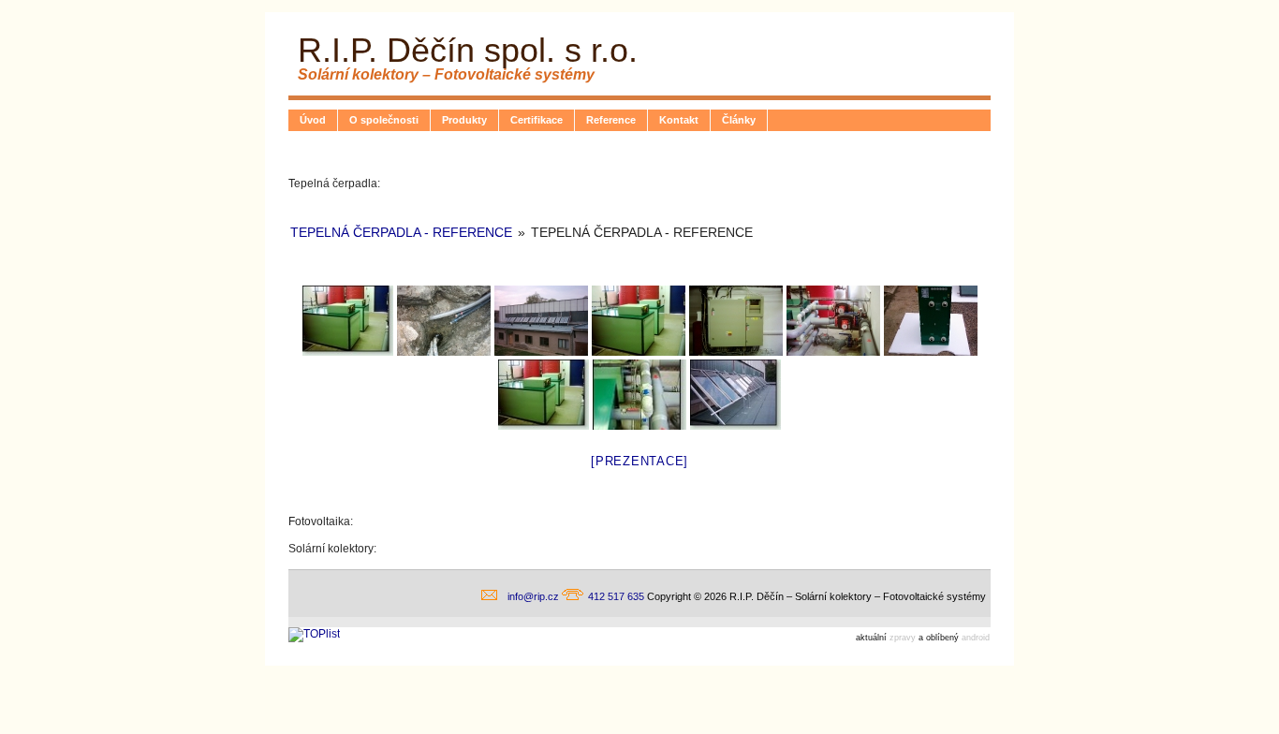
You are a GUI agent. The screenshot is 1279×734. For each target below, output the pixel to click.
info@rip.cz (534, 596)
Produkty (464, 119)
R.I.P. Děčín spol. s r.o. (468, 50)
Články (739, 119)
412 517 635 (617, 596)
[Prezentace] (639, 461)
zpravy (902, 637)
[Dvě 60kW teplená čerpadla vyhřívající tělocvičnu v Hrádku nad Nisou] (347, 321)
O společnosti (384, 119)
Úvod (313, 119)
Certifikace (536, 119)
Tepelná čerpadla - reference (401, 232)
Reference (611, 119)
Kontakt (678, 119)
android (976, 637)
